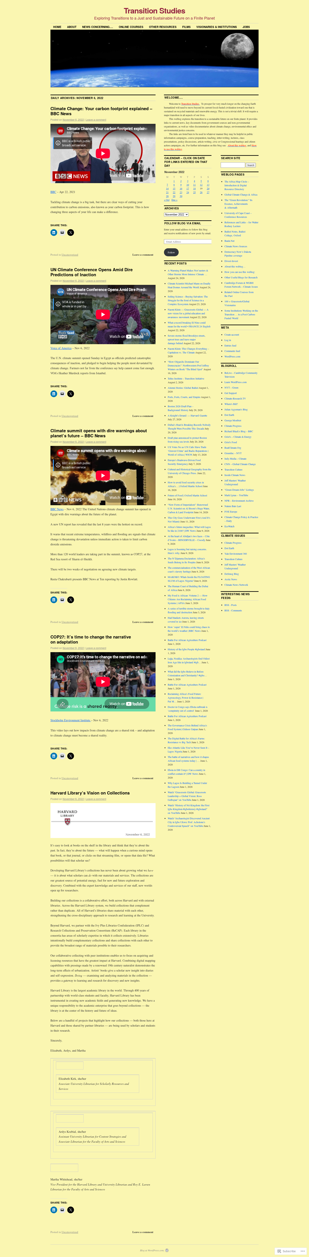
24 (187, 192)
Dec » (174, 199)
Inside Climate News (234, 475)
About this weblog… (235, 266)
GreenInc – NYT (233, 453)
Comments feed (232, 351)
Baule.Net (229, 240)
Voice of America (60, 348)
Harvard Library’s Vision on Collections (90, 793)
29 (174, 196)
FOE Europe (230, 511)
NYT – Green (231, 387)
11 (194, 184)
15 (174, 188)
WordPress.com (232, 356)
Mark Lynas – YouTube (236, 495)
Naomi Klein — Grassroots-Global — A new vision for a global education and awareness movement (188, 313)
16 (181, 188)
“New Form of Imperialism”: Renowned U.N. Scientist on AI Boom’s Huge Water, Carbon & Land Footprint (189, 508)
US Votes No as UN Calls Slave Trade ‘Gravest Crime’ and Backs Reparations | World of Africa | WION (188, 450)
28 (167, 196)
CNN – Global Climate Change (240, 464)
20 (208, 188)
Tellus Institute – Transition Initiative (186, 378)
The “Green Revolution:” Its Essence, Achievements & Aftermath (238, 203)
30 (181, 196)
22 (174, 192)
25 (194, 192)
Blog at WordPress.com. (152, 1250)
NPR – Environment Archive (239, 500)
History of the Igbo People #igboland (186, 649)
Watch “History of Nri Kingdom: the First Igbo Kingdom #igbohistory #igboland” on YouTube (188, 809)
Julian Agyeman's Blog (236, 409)
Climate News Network (236, 584)
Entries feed (230, 345)
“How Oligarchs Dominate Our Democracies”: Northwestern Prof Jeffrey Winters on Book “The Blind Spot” (188, 365)
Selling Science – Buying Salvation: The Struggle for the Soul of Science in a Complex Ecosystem (188, 300)
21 (167, 192)
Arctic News (230, 579)
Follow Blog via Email (182, 223)
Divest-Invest (231, 261)
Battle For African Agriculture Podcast (187, 640)
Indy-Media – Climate (235, 458)
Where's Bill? (231, 404)
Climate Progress (233, 425)
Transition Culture (233, 469)
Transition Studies (154, 10)
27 (208, 192)
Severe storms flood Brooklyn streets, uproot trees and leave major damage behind (186, 339)
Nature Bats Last (232, 506)
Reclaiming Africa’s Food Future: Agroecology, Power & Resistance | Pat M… (185, 697)
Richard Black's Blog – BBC (238, 431)
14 (167, 188)
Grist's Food (230, 442)
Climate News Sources (235, 246)
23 (181, 192)
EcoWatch (229, 526)
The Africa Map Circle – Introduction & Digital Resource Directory (236, 185)
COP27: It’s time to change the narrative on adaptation (90, 639)
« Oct (166, 199)
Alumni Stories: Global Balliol (183, 387)
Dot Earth (229, 414)
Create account (231, 334)
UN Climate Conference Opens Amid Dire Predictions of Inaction (91, 272)
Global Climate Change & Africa (240, 194)
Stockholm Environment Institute (70, 720)
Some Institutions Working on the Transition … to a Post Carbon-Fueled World (241, 314)
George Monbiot (232, 420)
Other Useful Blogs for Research (241, 277)
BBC (53, 192)
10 (187, 184)
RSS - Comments (233, 610)
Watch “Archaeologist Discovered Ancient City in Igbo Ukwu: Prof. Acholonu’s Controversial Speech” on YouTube (189, 822)
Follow (171, 252)
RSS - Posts (230, 605)
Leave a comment (96, 119)
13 (208, 184)
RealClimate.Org (232, 447)
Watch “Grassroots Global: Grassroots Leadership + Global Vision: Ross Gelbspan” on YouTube (187, 795)
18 (194, 188)
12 (201, 184)
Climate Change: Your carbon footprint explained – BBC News (101, 110)
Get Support (230, 393)
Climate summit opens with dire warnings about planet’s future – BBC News (98, 433)
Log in (227, 340)
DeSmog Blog (231, 573)
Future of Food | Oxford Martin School (187, 495)
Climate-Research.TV (235, 398)
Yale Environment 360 (235, 553)
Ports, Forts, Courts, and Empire (184, 397)
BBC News (56, 509)
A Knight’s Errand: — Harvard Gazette (187, 415)
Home (57, 27)
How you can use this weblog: (239, 272)
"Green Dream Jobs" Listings (239, 489)
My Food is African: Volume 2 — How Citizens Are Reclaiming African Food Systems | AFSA (187, 599)
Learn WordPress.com (235, 382)
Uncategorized (70, 254)
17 (187, 188)
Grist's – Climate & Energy (237, 436)
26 (201, 192)
